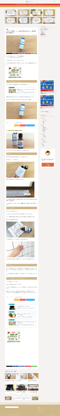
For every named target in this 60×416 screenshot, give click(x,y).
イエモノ (21, 6)
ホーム (40, 407)
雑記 (39, 6)
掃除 (7, 29)
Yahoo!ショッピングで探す (30, 125)
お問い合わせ (41, 411)
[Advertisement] (28, 72)
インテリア (44, 119)
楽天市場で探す (23, 125)
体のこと (35, 6)
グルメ (44, 140)
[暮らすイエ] (30, 3)
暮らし (26, 6)
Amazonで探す (17, 125)
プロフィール (41, 409)
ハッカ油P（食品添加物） (18, 122)
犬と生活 (30, 6)
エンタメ (44, 132)
